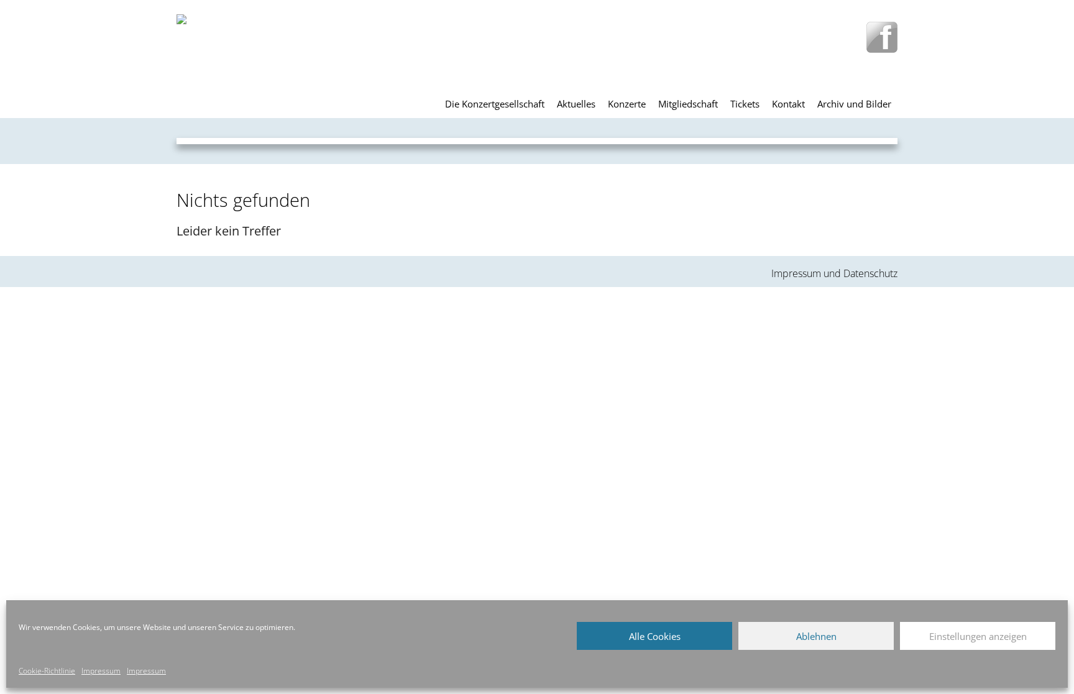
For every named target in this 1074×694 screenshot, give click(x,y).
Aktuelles (576, 104)
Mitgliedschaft (688, 104)
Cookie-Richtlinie (47, 670)
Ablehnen (816, 636)
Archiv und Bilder (854, 104)
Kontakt (788, 104)
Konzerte (627, 104)
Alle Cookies (655, 636)
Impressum (101, 670)
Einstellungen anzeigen (978, 636)
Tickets (745, 104)
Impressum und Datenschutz (834, 273)
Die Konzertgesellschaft (494, 104)
